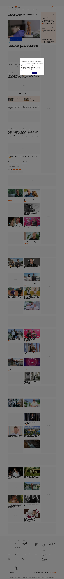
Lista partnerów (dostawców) (24, 70)
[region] (32, 66)
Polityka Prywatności (25, 64)
